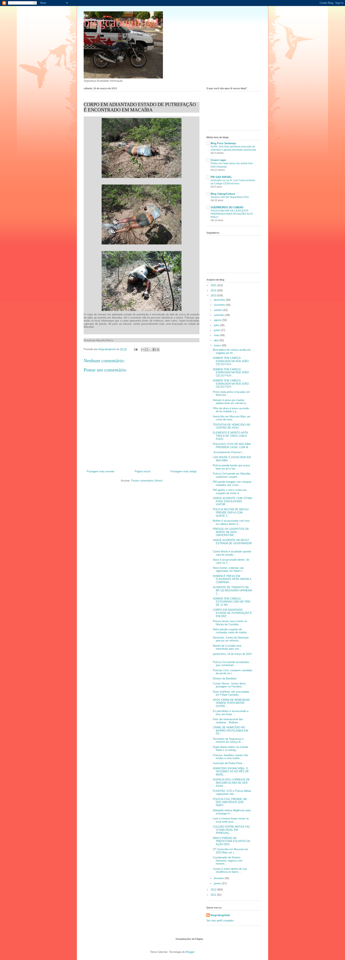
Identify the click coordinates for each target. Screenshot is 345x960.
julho (217, 325)
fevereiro (219, 878)
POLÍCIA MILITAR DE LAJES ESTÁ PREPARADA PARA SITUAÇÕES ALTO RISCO (232, 213)
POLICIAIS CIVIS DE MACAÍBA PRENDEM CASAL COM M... (232, 446)
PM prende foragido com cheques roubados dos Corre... (232, 483)
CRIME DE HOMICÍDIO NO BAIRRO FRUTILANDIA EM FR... (230, 730)
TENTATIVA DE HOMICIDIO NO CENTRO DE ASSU (231, 426)
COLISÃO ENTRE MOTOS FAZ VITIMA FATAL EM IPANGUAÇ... (231, 829)
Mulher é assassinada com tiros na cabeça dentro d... (231, 522)
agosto (218, 320)
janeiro (218, 883)
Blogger (190, 951)
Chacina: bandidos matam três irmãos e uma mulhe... (231, 757)
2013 (214, 295)
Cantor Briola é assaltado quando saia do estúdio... (232, 553)
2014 (214, 290)
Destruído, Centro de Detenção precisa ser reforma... (231, 639)
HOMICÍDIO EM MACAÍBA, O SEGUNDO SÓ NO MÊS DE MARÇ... (231, 771)
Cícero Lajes (218, 160)
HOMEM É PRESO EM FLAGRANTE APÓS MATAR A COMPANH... (232, 579)
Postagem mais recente (100, 471)
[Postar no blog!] (147, 349)
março (218, 345)
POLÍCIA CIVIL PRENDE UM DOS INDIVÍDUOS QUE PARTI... (230, 802)
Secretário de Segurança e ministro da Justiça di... (228, 740)
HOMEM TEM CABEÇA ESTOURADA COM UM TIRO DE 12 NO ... (231, 601)
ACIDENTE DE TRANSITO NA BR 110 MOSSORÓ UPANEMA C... (232, 590)
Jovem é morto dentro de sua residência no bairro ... (230, 870)
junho (217, 330)
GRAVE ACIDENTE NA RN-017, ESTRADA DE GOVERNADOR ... (232, 543)
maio (217, 335)
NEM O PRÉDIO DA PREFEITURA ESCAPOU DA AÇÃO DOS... (231, 841)
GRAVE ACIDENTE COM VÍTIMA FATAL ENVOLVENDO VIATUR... (232, 501)
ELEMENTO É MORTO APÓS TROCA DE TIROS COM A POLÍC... (230, 435)
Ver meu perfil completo (220, 920)
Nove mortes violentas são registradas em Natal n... (228, 569)
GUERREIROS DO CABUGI (227, 207)
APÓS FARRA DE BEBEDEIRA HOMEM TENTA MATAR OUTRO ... (231, 703)
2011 (214, 894)
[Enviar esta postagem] (135, 349)
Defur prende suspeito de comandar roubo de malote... (231, 631)
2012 (214, 889)
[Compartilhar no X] (150, 349)
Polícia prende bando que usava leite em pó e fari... (231, 467)
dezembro (220, 299)
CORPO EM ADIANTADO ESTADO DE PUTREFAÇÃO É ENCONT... (232, 612)
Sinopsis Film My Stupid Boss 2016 (230, 197)
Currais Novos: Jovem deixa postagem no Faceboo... (229, 685)
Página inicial (142, 471)
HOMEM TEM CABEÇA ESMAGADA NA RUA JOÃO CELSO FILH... (231, 361)
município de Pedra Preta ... (229, 763)
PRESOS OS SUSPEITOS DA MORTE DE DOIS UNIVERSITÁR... (231, 532)
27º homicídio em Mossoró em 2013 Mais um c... (230, 851)
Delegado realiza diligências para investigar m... (232, 812)
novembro (220, 304)
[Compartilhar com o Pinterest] (158, 349)
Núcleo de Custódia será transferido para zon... (227, 647)
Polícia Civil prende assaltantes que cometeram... (231, 664)
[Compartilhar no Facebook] (154, 349)
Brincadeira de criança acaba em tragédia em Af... (232, 351)
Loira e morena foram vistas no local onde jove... (231, 820)
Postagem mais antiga (183, 471)
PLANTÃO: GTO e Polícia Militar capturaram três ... (232, 792)
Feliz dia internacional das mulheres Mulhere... (228, 721)
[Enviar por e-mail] (143, 349)
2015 (214, 285)
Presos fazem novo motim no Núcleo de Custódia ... (230, 623)
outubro (218, 310)
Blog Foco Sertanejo (223, 143)
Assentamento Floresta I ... (229, 452)
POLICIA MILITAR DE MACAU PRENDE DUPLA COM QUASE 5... (231, 512)
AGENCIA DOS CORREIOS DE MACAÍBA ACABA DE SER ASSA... (231, 782)
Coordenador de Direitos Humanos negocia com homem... (227, 860)
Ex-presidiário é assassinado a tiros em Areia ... (230, 713)
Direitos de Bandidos (225, 678)
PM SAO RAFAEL (221, 177)
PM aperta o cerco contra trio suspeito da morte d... (230, 491)
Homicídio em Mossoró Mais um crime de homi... (231, 418)
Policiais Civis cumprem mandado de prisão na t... (232, 672)
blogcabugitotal (121, 22)
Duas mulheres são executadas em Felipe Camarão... (231, 693)
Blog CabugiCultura (223, 193)
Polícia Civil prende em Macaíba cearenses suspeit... (231, 475)
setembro (219, 315)
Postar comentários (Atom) (146, 480)
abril (216, 340)
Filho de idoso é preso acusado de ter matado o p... (231, 410)
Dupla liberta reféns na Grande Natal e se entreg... (230, 749)
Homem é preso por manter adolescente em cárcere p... (230, 402)
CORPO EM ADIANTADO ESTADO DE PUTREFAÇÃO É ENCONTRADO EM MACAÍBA (140, 107)
